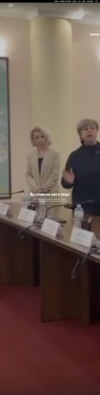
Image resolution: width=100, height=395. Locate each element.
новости (75, 1)
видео (83, 1)
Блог (79, 1)
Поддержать (90, 1)
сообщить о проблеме (65, 1)
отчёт (96, 1)
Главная (56, 1)
